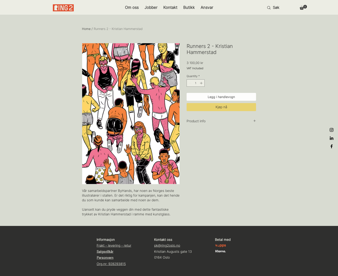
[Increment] (201, 83)
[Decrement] (189, 83)
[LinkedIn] (331, 138)
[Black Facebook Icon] (331, 146)
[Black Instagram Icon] (331, 129)
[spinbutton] (195, 83)
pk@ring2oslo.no (167, 245)
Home (86, 29)
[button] (303, 7)
